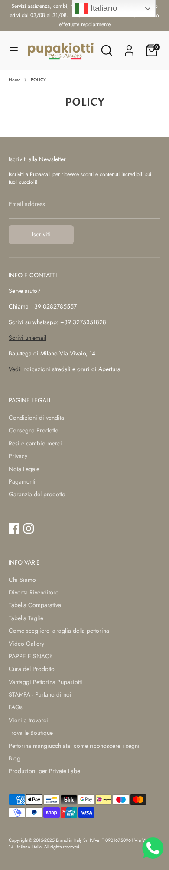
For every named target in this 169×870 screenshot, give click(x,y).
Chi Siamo (22, 579)
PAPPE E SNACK (31, 656)
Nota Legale (24, 469)
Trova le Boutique (31, 732)
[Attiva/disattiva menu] (14, 50)
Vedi (14, 369)
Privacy (18, 456)
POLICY (38, 79)
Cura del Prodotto (32, 668)
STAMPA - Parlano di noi (40, 694)
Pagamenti (22, 481)
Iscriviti (41, 234)
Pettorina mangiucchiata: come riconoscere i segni (74, 745)
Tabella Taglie (26, 618)
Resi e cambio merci (35, 443)
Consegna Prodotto (33, 430)
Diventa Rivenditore (33, 592)
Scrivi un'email (27, 337)
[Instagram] (28, 528)
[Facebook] (14, 528)
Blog (14, 758)
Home (14, 79)
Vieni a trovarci (28, 720)
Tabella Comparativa (35, 605)
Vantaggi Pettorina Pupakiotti (45, 681)
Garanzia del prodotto (37, 494)
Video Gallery (26, 643)
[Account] (129, 46)
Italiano (102, 8)
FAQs (16, 707)
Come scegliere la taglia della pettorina (59, 630)
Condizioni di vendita (36, 417)
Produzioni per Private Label (45, 771)
